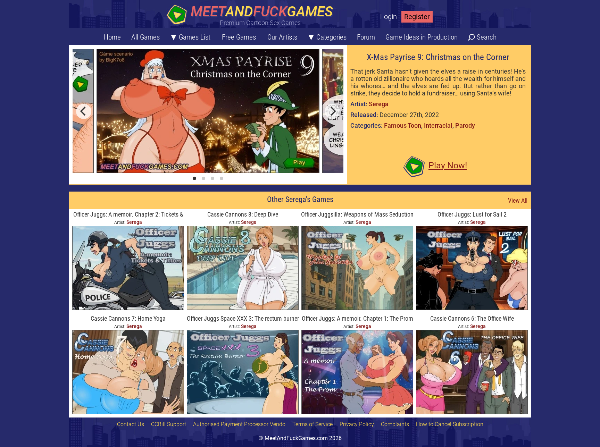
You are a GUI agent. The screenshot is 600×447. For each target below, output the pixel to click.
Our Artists (282, 37)
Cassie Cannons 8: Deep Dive (242, 214)
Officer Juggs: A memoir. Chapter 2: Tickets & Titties (128, 215)
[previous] (83, 111)
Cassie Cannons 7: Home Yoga (128, 318)
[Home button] (251, 15)
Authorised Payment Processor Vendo (239, 424)
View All (517, 200)
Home (112, 37)
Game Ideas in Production (421, 37)
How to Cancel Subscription (449, 424)
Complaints (395, 424)
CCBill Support (168, 424)
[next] (332, 111)
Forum (366, 37)
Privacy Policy (357, 424)
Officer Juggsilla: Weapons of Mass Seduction (357, 214)
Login (388, 16)
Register (417, 16)
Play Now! (447, 165)
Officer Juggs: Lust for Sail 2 (472, 214)
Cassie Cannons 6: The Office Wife (472, 318)
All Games (145, 37)
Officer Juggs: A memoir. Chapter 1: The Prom (357, 318)
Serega (379, 104)
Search (487, 37)
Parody (465, 125)
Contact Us (130, 424)
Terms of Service (312, 424)
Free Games (239, 37)
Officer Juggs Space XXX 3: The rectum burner (243, 318)
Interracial (438, 125)
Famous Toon (402, 125)
